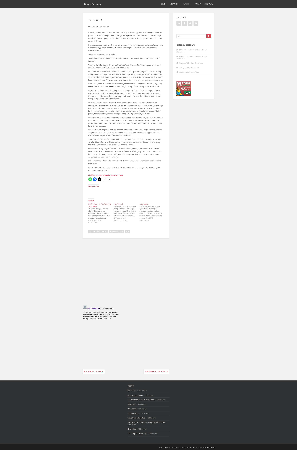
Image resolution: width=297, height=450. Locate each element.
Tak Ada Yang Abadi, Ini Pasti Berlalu (141, 400)
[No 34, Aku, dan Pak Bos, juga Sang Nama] (101, 213)
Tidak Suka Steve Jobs (194, 63)
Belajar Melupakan (135, 395)
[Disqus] (125, 270)
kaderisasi (104, 231)
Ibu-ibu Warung (133, 413)
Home (163, 4)
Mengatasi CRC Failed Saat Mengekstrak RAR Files (146, 422)
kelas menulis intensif (117, 231)
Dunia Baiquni (92, 4)
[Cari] (208, 36)
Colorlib (191, 447)
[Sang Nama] (152, 212)
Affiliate (198, 4)
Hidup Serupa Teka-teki (136, 418)
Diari (107, 26)
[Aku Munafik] (126, 212)
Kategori (186, 4)
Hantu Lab (195, 67)
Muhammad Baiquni (186, 50)
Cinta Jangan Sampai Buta (137, 433)
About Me (173, 4)
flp (90, 231)
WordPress (211, 447)
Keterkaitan (132, 429)
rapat (127, 231)
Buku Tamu (209, 4)
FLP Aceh (96, 231)
